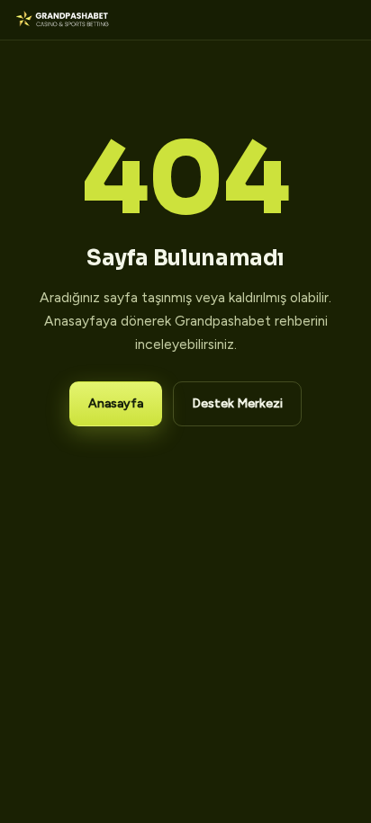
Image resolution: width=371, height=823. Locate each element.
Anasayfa (115, 403)
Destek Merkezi (237, 403)
